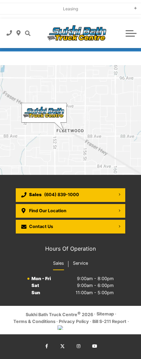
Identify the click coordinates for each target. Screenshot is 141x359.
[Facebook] (46, 347)
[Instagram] (78, 347)
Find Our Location (47, 210)
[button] (28, 33)
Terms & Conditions (34, 321)
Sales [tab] (58, 263)
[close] (131, 5)
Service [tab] (80, 263)
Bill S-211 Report (109, 321)
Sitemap (105, 313)
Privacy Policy (74, 321)
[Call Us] (9, 33)
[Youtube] (94, 347)
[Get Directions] (18, 33)
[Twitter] (62, 347)
